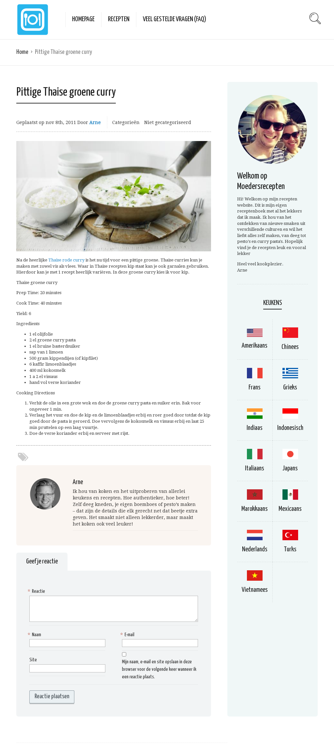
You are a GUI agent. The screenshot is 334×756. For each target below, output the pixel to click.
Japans (290, 468)
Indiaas (255, 428)
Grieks (290, 388)
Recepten (118, 19)
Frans (255, 388)
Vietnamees (255, 590)
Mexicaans (290, 509)
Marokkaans (254, 509)
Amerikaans (254, 346)
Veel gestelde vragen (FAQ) (174, 19)
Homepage (83, 19)
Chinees (290, 347)
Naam (35, 634)
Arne (95, 122)
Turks (290, 549)
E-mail (128, 634)
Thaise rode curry (66, 260)
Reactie (37, 591)
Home (22, 52)
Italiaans (254, 468)
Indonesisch (290, 428)
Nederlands (254, 549)
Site (33, 659)
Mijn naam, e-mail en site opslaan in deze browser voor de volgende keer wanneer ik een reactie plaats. (159, 669)
